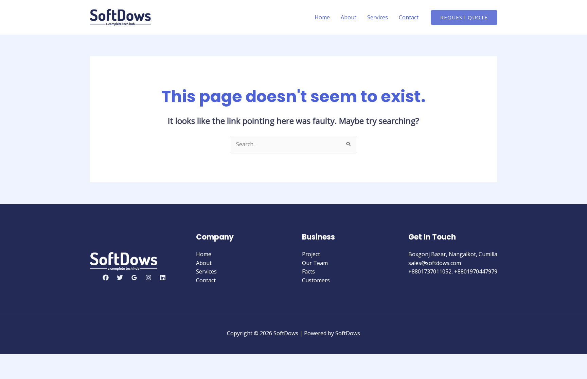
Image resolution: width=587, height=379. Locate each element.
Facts (308, 271)
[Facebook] (106, 277)
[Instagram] (148, 277)
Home (322, 17)
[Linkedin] (163, 277)
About (348, 17)
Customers (316, 280)
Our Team (315, 263)
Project (311, 254)
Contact (409, 17)
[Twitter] (120, 277)
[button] (464, 17)
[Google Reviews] (134, 277)
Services (377, 17)
